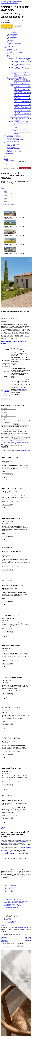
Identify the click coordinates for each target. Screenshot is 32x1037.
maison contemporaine (6, 843)
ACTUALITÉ (7, 142)
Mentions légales (22, 927)
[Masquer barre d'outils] (5, 201)
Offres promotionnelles (13, 144)
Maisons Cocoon (8, 891)
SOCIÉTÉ (6, 47)
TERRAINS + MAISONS (11, 46)
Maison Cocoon (11, 40)
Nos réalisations (11, 41)
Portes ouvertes (11, 145)
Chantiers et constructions (14, 43)
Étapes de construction (13, 138)
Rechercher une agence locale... (15, 57)
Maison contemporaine (13, 35)
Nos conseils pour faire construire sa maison (15, 901)
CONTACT (17, 26)
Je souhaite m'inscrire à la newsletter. (12, 429)
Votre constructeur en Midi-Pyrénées (16, 78)
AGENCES (7, 55)
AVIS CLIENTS (8, 153)
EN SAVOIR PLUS (7, 474)
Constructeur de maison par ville (12, 899)
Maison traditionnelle (12, 34)
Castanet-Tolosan (21, 389)
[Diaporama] (5, 198)
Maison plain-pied (12, 37)
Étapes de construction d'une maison (13, 902)
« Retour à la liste (5, 164)
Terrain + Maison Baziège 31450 (7, 443)
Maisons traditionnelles (10, 887)
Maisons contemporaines (10, 885)
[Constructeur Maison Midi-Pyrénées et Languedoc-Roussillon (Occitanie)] (12, 3)
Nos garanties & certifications (14, 52)
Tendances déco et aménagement (15, 139)
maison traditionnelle (21, 841)
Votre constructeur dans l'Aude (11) (20, 60)
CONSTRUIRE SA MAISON (12, 135)
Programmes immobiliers (13, 148)
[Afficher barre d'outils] (2, 188)
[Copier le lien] (1, 402)
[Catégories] (5, 195)
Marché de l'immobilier (13, 141)
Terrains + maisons (9, 160)
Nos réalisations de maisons (11, 907)
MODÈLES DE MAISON (11, 32)
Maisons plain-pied (9, 888)
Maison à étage (11, 38)
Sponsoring (10, 150)
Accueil (6, 159)
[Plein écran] (5, 200)
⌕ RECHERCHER (24, 168)
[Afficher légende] (5, 191)
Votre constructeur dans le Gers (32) (20, 117)
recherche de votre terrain (7, 850)
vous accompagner (26, 847)
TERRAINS (7, 44)
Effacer (16, 424)
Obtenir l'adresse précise (16, 438)
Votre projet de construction (14, 136)
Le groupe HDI (11, 50)
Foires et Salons (11, 147)
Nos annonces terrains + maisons (12, 905)
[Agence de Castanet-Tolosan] (5, 391)
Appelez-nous (7, 919)
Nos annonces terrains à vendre (12, 904)
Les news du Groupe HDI (14, 151)
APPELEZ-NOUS (5, 399)
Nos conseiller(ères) (9, 922)
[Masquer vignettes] (5, 192)
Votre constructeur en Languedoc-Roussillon (18, 58)
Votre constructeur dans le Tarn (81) (20, 121)
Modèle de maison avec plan (8, 204)
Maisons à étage (8, 890)
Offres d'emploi (11, 53)
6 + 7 (2, 428)
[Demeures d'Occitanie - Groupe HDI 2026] (3, 925)
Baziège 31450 (26, 450)
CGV (29, 927)
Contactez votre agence (10, 921)
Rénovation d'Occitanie (24, 929)
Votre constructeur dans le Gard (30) (20, 67)
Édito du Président (12, 49)
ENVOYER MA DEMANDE (7, 435)
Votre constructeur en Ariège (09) (19, 79)
